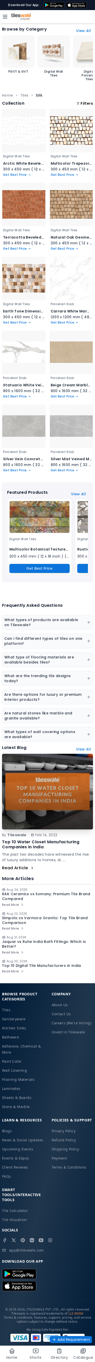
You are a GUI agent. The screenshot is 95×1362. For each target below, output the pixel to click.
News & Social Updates (22, 1140)
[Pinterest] (22, 1240)
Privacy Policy (64, 1130)
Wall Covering (14, 1070)
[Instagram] (50, 1240)
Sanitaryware (14, 1019)
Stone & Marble (16, 1106)
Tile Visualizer (14, 1219)
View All (83, 30)
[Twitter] (13, 1240)
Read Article (15, 868)
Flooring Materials (18, 1079)
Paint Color (12, 1061)
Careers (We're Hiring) (71, 1023)
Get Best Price (39, 568)
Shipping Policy (65, 1149)
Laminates (11, 1088)
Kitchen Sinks (14, 1028)
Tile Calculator (15, 1210)
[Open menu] (5, 17)
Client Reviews (15, 1167)
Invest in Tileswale (68, 1032)
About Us (60, 1004)
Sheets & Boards (16, 1097)
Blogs (7, 1130)
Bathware (10, 1037)
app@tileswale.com (26, 1250)
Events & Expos (15, 1158)
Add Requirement (74, 1339)
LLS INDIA (76, 1313)
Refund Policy (64, 1140)
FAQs (6, 1176)
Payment (59, 1158)
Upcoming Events (17, 1149)
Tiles (24, 95)
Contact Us (61, 1013)
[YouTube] (41, 1240)
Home (7, 95)
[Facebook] (4, 1240)
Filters (87, 103)
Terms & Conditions (69, 1167)
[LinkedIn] (31, 1240)
